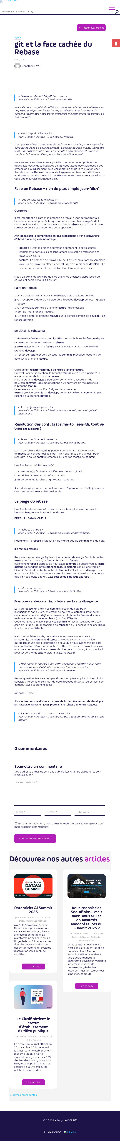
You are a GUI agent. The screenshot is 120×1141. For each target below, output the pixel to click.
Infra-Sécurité (34, 1040)
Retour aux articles (93, 27)
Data (21, 921)
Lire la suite (33, 966)
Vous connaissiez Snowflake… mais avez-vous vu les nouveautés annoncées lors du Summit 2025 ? (86, 918)
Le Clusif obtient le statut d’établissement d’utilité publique (33, 1025)
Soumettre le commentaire (35, 838)
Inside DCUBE (53, 1132)
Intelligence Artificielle (36, 921)
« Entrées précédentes (23, 1094)
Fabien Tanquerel (28, 1036)
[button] (116, 43)
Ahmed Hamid (27, 917)
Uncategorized (86, 940)
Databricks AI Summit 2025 (33, 910)
